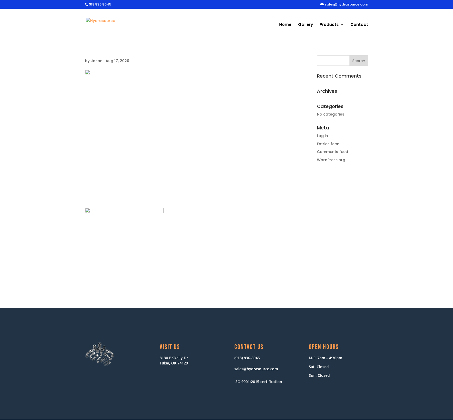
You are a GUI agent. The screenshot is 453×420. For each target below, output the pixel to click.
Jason (97, 60)
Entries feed (328, 143)
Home (285, 25)
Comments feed (332, 151)
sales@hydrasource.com (256, 368)
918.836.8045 (100, 4)
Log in (322, 135)
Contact (359, 25)
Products (329, 25)
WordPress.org (331, 159)
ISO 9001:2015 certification (258, 381)
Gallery (305, 25)
